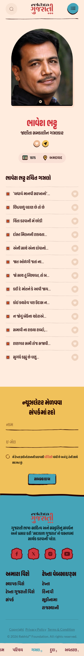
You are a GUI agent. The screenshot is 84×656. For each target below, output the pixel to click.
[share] (45, 143)
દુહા (53, 650)
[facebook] (16, 553)
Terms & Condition (61, 629)
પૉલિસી (48, 457)
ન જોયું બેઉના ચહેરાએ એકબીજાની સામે (28, 316)
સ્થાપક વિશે (15, 583)
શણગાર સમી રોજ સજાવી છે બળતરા (30, 344)
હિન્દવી (47, 591)
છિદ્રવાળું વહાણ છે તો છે (29, 207)
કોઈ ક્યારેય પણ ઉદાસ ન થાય (30, 303)
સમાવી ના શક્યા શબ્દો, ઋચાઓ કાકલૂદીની (29, 330)
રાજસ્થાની (50, 607)
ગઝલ (36, 650)
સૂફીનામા (49, 599)
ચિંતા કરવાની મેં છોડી (27, 221)
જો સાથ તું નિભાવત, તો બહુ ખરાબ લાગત (31, 276)
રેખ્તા (46, 583)
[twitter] (33, 553)
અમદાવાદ (55, 158)
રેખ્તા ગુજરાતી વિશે (20, 591)
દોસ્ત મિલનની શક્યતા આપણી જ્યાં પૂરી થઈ (28, 235)
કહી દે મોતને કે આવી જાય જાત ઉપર (30, 289)
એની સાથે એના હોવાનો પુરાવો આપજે (29, 248)
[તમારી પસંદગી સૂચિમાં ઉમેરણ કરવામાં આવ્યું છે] (36, 143)
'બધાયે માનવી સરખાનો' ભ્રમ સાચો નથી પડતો (30, 194)
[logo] (42, 8)
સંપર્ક (10, 599)
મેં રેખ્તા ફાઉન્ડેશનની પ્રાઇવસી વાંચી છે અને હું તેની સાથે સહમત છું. (45, 460)
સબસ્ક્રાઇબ (42, 479)
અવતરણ (71, 650)
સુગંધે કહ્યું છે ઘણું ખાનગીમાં (24, 357)
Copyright (16, 629)
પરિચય (18, 650)
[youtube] (67, 553)
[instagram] (50, 553)
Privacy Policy (35, 629)
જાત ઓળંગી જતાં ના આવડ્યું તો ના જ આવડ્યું (30, 262)
